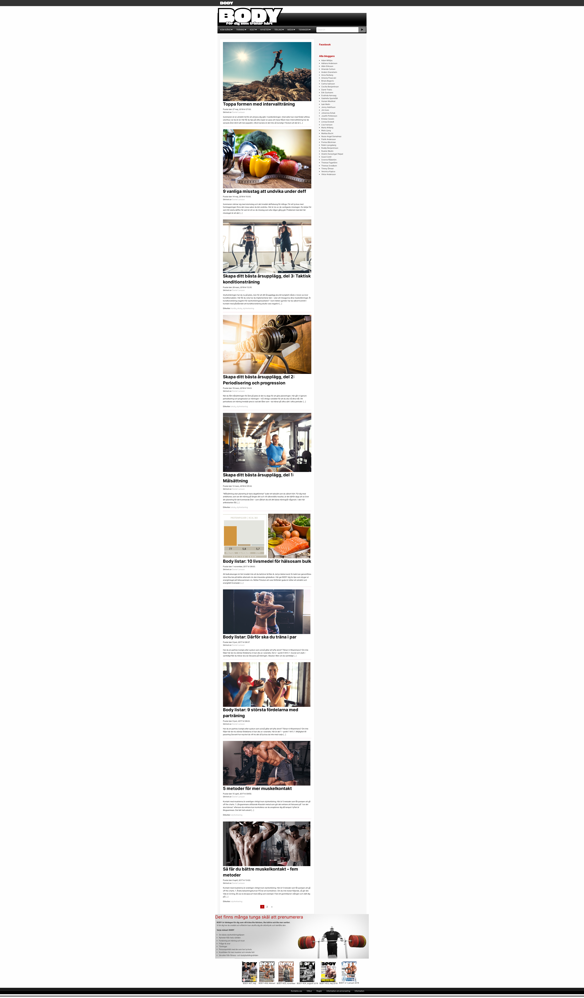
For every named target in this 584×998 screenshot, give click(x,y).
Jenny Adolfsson (328, 107)
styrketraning (248, 308)
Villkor (309, 991)
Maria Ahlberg (327, 127)
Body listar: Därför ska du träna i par (259, 636)
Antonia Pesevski (328, 78)
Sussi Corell (326, 157)
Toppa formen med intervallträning (259, 104)
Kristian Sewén (327, 119)
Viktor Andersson (328, 174)
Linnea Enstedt (327, 122)
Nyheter (264, 29)
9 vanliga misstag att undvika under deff (264, 191)
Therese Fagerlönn (329, 162)
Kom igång (225, 29)
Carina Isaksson (328, 84)
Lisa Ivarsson (326, 125)
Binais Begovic (327, 81)
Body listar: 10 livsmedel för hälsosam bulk (267, 561)
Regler (319, 991)
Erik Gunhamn (327, 92)
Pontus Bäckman (328, 142)
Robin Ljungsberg (328, 145)
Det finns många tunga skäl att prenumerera (259, 917)
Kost (252, 29)
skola (239, 308)
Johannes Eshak (328, 113)
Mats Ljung (326, 130)
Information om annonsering (338, 991)
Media (290, 29)
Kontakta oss (296, 991)
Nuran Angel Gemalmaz (331, 136)
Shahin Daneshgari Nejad (332, 154)
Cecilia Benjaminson (330, 86)
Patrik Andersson (328, 139)
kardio (233, 308)
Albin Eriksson (327, 66)
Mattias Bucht (327, 133)
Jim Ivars (325, 110)
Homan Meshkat (328, 101)
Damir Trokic (326, 89)
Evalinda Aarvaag (328, 95)
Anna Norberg (327, 75)
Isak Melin (325, 104)
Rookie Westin (327, 151)
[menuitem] (225, 29)
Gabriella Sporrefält (329, 98)
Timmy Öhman (327, 168)
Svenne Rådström (328, 160)
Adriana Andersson (329, 63)
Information (359, 991)
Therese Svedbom (329, 165)
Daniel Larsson (238, 112)
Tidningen (304, 29)
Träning (240, 29)
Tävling (278, 29)
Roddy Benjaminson (329, 148)
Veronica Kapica (328, 171)
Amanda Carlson (328, 69)
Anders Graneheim (329, 72)
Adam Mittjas (326, 60)
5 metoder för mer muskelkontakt (257, 788)
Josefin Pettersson (329, 116)
